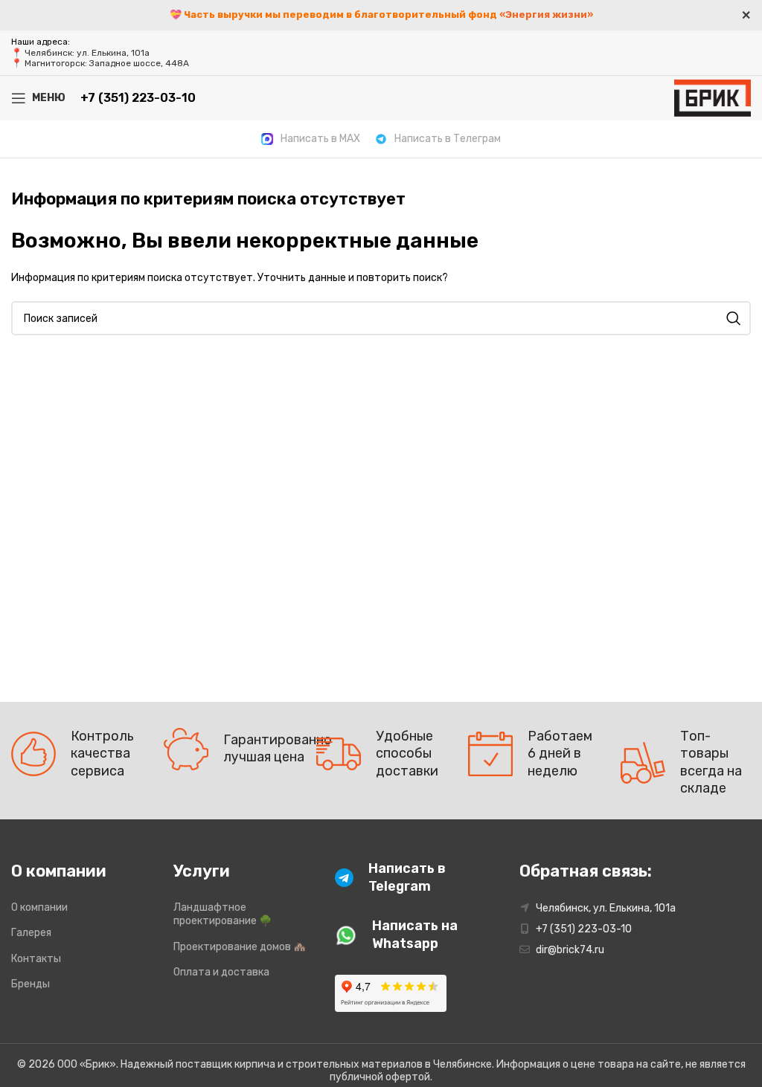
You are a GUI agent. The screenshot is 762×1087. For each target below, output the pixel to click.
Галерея (31, 932)
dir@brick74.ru (570, 950)
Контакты (36, 958)
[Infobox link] (310, 139)
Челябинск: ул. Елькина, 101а (87, 53)
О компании (39, 907)
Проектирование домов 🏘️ (239, 947)
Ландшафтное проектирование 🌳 (222, 914)
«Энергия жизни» (546, 14)
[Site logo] (712, 97)
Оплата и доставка (221, 972)
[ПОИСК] (734, 318)
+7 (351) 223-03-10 (138, 98)
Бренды (30, 984)
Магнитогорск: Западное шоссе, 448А (107, 63)
